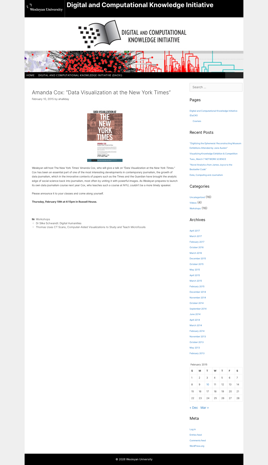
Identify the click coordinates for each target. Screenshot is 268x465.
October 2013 (197, 342)
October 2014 (197, 303)
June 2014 (195, 314)
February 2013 (197, 353)
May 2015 (195, 269)
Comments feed (198, 440)
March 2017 (196, 236)
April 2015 (195, 275)
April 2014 (195, 319)
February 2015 (197, 286)
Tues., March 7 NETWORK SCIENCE (208, 159)
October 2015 (196, 264)
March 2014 (196, 325)
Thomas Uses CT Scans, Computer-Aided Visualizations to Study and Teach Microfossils (91, 227)
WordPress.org (197, 446)
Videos (193, 202)
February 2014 (197, 331)
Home (30, 75)
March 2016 (196, 253)
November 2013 (198, 336)
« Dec (194, 407)
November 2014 (198, 297)
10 (207, 384)
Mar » (205, 407)
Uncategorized (197, 197)
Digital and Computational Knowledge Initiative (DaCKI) (80, 75)
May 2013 (195, 347)
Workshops (43, 219)
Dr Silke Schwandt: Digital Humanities (58, 223)
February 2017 (197, 241)
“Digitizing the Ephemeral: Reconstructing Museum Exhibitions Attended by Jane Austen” (215, 145)
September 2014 (198, 308)
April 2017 (195, 230)
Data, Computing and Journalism (206, 175)
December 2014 (198, 292)
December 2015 (198, 258)
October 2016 (196, 247)
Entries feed (196, 434)
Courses (197, 121)
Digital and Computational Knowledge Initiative (140, 5)
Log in (193, 429)
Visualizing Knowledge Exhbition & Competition (214, 153)
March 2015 (196, 280)
